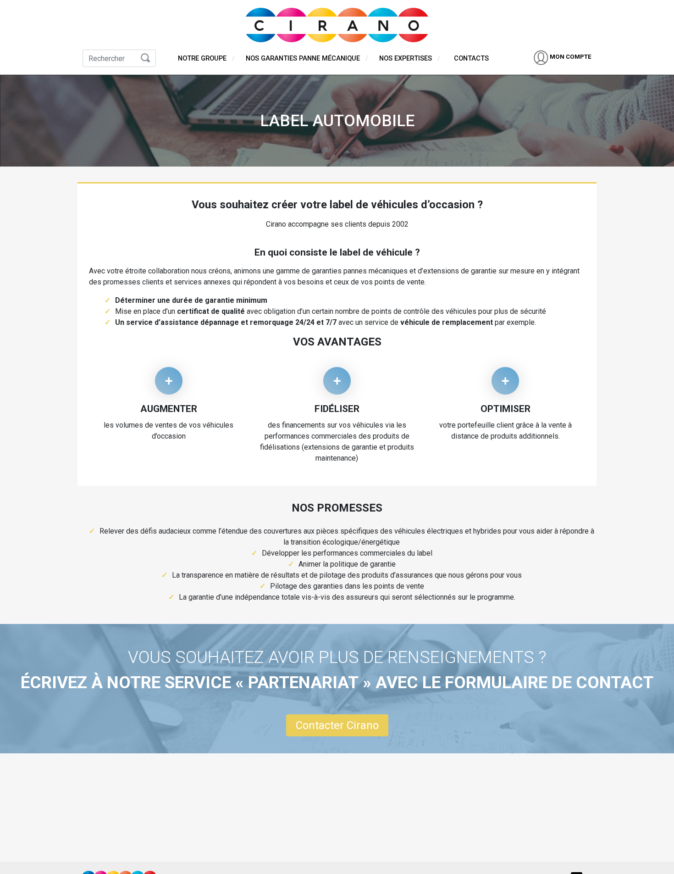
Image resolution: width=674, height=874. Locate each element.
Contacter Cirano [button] (337, 725)
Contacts (471, 58)
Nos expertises (405, 58)
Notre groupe (202, 58)
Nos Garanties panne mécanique (303, 58)
